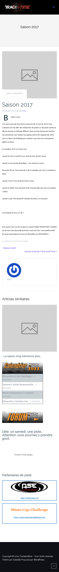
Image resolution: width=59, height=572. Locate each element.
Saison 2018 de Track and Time (40, 251)
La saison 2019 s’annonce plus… (22, 356)
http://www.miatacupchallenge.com (29, 517)
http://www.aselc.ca (29, 498)
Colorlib (17, 560)
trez (24, 111)
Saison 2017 (17, 104)
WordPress (39, 560)
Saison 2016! (10, 248)
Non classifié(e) (14, 93)
